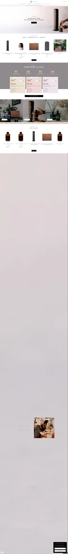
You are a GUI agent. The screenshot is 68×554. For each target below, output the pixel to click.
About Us (44, 3)
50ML (20, 80)
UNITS (24, 37)
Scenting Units (24, 3)
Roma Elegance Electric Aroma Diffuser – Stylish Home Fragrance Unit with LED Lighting (21, 54)
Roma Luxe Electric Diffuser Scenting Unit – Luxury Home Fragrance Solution (34, 53)
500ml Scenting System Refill (60, 143)
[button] (20, 56)
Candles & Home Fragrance (37, 3)
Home (19, 3)
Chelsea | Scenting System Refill (8, 143)
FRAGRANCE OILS (33, 37)
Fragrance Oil (30, 3)
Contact (48, 3)
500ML (23, 80)
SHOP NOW (34, 23)
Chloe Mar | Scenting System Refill (21, 143)
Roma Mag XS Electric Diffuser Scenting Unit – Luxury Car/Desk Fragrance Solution (47, 54)
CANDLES (42, 37)
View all (34, 150)
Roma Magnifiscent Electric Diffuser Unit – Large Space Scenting (8, 53)
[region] (34, 20)
